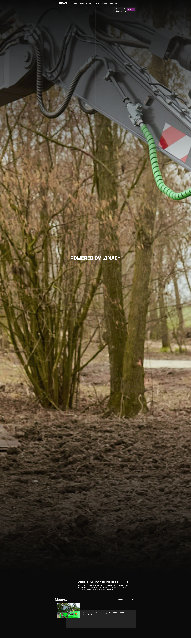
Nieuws (116, 3)
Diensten (91, 3)
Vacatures (111, 3)
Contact (129, 9)
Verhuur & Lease (104, 3)
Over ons (97, 3)
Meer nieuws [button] (120, 599)
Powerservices (83, 3)
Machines (75, 3)
